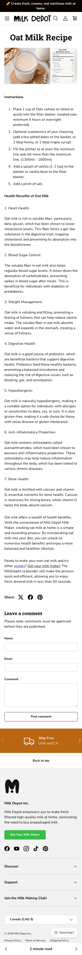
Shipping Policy (59, 940)
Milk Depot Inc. (23, 933)
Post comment (41, 716)
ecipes (20, 566)
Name (8, 638)
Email (8, 659)
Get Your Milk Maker (25, 835)
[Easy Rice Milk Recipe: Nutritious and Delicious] (6, 949)
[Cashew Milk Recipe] (76, 949)
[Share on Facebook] (30, 597)
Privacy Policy (12, 940)
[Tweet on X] (21, 597)
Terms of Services (35, 940)
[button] (75, 18)
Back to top (41, 761)
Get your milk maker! (44, 566)
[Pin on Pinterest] (40, 597)
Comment (11, 679)
